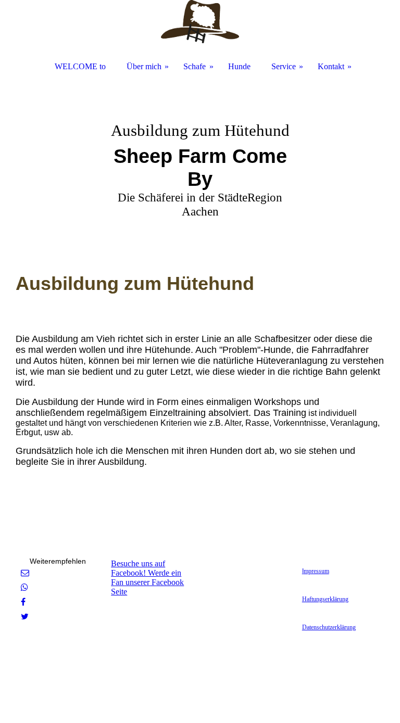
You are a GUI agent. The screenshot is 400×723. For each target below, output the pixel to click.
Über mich (144, 66)
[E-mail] (25, 572)
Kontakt (331, 66)
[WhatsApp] (24, 587)
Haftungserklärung (325, 599)
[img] (200, 156)
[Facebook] (23, 602)
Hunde (239, 66)
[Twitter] (25, 616)
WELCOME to (80, 66)
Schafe (194, 66)
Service (283, 66)
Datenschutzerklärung (329, 627)
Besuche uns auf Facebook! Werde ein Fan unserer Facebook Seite (147, 577)
